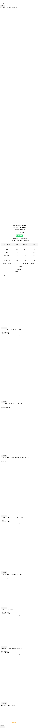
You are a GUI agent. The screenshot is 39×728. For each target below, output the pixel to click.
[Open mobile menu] (1, 1)
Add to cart (22, 232)
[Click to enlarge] (2, 721)
